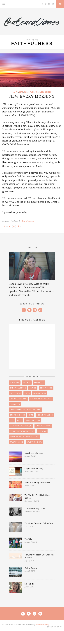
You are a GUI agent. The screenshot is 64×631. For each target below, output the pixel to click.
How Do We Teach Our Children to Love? (39, 556)
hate (31, 415)
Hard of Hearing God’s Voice (37, 482)
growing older (17, 415)
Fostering (15, 404)
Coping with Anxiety (34, 468)
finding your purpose (41, 399)
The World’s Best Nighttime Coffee (37, 496)
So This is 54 (30, 583)
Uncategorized (43, 92)
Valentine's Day (34, 442)
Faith (15, 92)
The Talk (28, 539)
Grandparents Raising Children (25, 409)
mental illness (43, 426)
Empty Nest (15, 393)
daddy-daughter (18, 388)
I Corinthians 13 (45, 415)
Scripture (29, 92)
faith (27, 393)
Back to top (53, 627)
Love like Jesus (32, 420)
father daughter (18, 399)
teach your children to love (24, 436)
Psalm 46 (42, 431)
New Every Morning (32, 96)
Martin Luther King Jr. (21, 426)
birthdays (39, 382)
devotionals (46, 388)
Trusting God (16, 442)
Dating (33, 388)
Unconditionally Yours (35, 508)
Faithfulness (39, 393)
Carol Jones (28, 221)
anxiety (26, 382)
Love (19, 420)
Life (21, 92)
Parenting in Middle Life (22, 431)
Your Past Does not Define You (39, 523)
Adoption (14, 382)
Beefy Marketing (42, 624)
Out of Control (31, 568)
